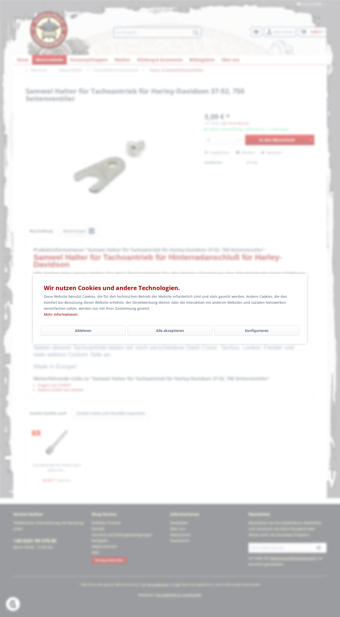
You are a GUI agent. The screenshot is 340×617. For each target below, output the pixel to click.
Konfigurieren (257, 330)
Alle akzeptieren (170, 330)
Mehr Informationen (61, 314)
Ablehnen (83, 330)
